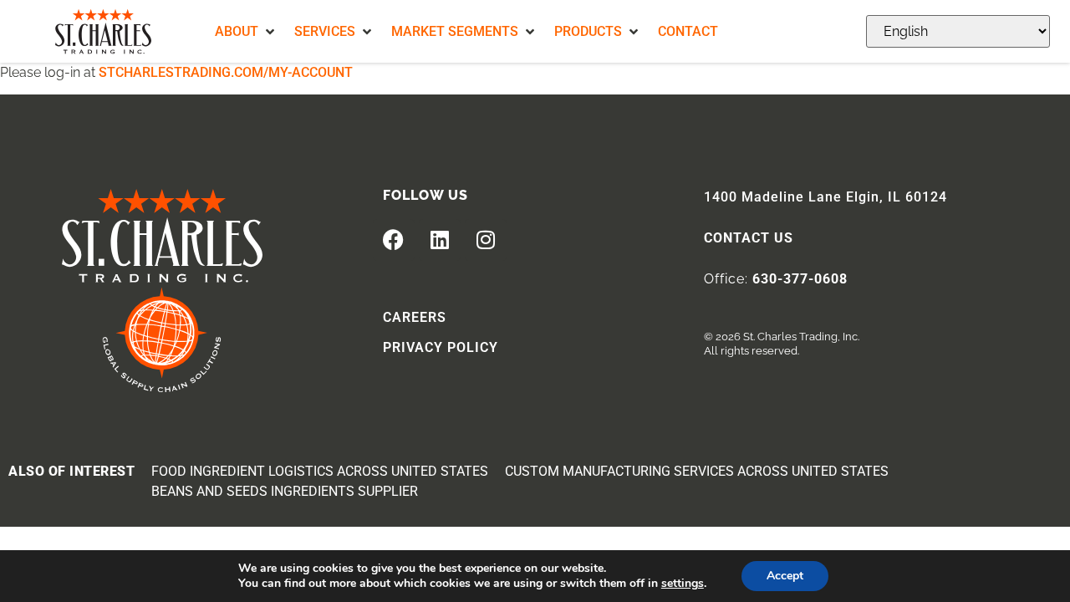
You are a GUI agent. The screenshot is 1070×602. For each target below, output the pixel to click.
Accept (785, 576)
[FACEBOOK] (394, 240)
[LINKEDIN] (440, 240)
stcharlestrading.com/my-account (226, 72)
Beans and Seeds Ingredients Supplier (284, 491)
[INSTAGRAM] (486, 240)
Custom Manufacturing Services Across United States (697, 471)
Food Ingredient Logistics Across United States (319, 471)
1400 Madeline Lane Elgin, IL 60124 (825, 197)
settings (682, 583)
